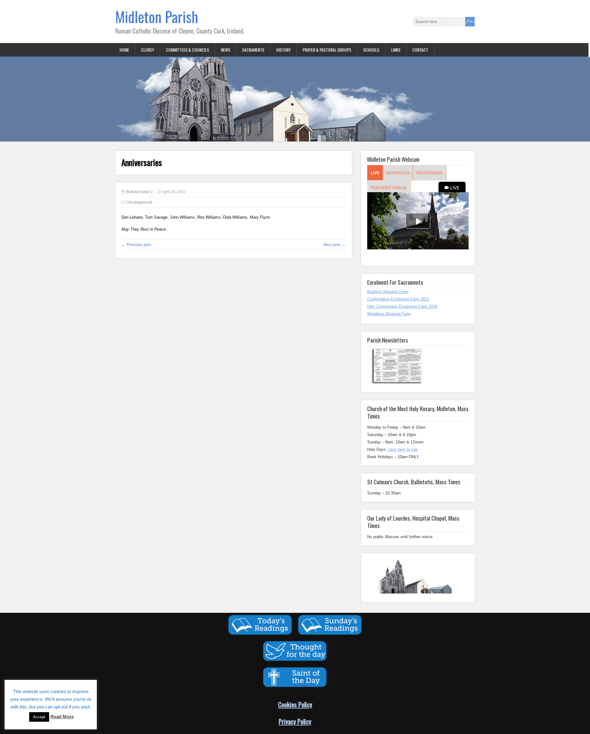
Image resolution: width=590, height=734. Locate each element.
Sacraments (253, 49)
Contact (420, 49)
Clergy (147, 49)
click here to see (403, 449)
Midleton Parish (156, 16)
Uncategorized (139, 202)
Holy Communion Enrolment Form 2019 (402, 306)
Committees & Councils (187, 49)
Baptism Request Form (387, 291)
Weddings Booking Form (389, 313)
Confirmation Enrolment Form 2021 (398, 299)
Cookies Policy (295, 704)
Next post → (334, 244)
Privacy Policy (295, 721)
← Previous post (136, 244)
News (225, 49)
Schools (371, 49)
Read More (62, 716)
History (283, 49)
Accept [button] (39, 717)
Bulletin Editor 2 (139, 192)
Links (395, 49)
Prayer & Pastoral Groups (327, 49)
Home (124, 49)
